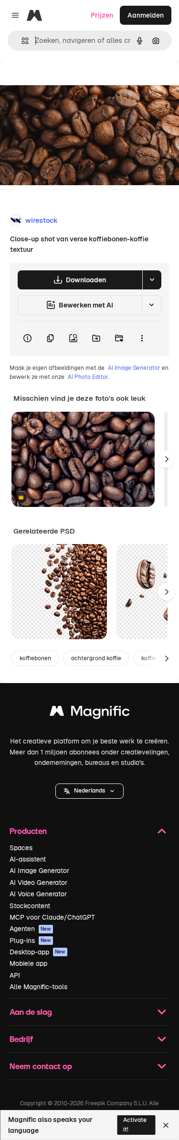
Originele (63, 81)
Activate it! (135, 1124)
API (15, 975)
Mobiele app (28, 963)
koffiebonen (35, 658)
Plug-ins (30, 940)
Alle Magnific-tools (38, 986)
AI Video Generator (38, 882)
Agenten (30, 928)
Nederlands (89, 790)
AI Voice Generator (38, 894)
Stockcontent (30, 906)
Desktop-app (37, 952)
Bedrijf (21, 1039)
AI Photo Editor (88, 377)
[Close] (166, 1125)
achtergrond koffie (96, 658)
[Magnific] (90, 713)
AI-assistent (28, 859)
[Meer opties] (141, 338)
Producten (28, 831)
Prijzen (102, 15)
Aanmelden (145, 15)
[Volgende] (166, 459)
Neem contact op (41, 1066)
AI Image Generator (134, 368)
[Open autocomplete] (21, 40)
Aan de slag (31, 1012)
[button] (89, 791)
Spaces (21, 847)
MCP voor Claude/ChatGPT (52, 917)
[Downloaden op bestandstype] (151, 279)
